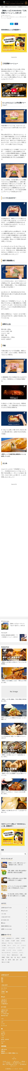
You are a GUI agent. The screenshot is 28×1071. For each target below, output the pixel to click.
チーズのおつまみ (5, 1013)
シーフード (23, 945)
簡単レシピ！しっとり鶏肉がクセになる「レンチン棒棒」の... (13, 718)
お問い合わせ (4, 1049)
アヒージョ (10, 943)
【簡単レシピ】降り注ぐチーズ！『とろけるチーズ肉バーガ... (13, 811)
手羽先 (7, 957)
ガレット (9, 945)
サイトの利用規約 (6, 1062)
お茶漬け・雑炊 (4, 991)
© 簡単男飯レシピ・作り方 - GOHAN (14, 1068)
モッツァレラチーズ (6, 952)
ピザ (2, 1021)
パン (3, 913)
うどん (2, 1037)
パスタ (2, 1035)
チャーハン (3, 990)
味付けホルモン (15, 955)
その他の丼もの (4, 1003)
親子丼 (9, 959)
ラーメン (21, 952)
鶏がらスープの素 (5, 962)
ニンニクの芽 (5, 16)
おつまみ (5, 920)
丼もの (4, 910)
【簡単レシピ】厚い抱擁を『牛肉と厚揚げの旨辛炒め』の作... (13, 700)
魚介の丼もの (4, 1001)
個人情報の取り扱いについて (19, 1062)
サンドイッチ (4, 1025)
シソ (18, 945)
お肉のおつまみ (4, 1010)
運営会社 (3, 1051)
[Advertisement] (14, 553)
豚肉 (2, 980)
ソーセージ (4, 947)
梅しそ (18, 957)
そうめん (3, 1032)
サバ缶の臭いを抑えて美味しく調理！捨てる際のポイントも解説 (17, 895)
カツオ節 (4, 945)
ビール (14, 950)
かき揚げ (23, 938)
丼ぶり (8, 955)
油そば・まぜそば (5, 1039)
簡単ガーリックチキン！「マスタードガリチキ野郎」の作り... (13, 792)
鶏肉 (3, 15)
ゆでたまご (4, 943)
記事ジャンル (6, 929)
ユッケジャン (15, 952)
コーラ (14, 945)
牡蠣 (3, 959)
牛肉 (2, 981)
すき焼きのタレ (11, 16)
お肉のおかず (7, 15)
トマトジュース (11, 947)
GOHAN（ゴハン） (7, 1061)
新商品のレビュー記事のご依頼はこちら (9, 1053)
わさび (23, 16)
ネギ (23, 947)
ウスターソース (18, 943)
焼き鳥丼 (24, 957)
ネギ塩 (3, 950)
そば (3, 940)
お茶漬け (17, 938)
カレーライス (4, 988)
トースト (18, 947)
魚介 (21, 959)
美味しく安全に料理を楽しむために (10, 1064)
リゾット (4, 955)
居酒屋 (3, 957)
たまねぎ (7, 940)
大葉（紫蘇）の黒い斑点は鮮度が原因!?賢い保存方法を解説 (17, 871)
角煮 (14, 959)
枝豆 (12, 957)
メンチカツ (19, 950)
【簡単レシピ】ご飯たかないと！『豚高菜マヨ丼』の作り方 (17, 863)
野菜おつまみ (4, 1011)
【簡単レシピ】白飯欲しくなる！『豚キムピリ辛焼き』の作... (13, 681)
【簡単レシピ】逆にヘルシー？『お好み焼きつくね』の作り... (13, 755)
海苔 (20, 16)
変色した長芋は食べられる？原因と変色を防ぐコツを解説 (17, 879)
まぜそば (23, 940)
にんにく (17, 16)
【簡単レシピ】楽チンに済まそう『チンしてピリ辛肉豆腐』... (13, 662)
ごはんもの (5, 917)
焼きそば (3, 1033)
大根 (21, 955)
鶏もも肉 (9, 18)
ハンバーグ (8, 950)
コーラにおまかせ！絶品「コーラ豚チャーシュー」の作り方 (13, 737)
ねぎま (17, 940)
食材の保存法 (6, 926)
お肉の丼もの (4, 1000)
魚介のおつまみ (4, 1015)
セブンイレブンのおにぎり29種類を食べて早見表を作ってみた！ (17, 887)
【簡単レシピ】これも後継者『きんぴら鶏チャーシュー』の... (13, 774)
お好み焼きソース (10, 938)
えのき (3, 938)
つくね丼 (13, 940)
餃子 (17, 959)
